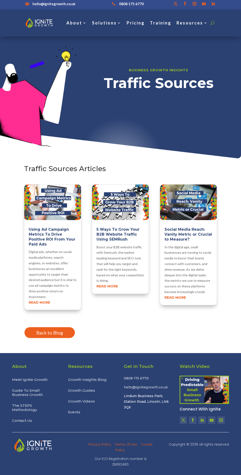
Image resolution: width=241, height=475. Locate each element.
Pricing (136, 22)
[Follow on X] (175, 4)
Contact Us (22, 421)
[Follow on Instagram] (194, 4)
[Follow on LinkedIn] (213, 4)
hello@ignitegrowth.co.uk (53, 4)
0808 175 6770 (131, 4)
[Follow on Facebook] (185, 4)
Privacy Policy (100, 444)
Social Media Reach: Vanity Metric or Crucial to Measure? (188, 234)
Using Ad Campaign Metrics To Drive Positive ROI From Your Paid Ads (52, 236)
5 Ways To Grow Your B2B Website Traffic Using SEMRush (118, 234)
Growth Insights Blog (87, 380)
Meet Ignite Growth (30, 380)
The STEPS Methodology (24, 407)
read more (39, 302)
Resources (190, 22)
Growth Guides (81, 390)
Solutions (104, 22)
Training (160, 22)
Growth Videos (81, 401)
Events (74, 412)
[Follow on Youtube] (204, 4)
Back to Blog (49, 332)
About (74, 22)
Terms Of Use (126, 444)
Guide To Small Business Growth (27, 392)
